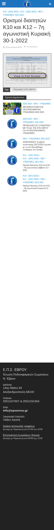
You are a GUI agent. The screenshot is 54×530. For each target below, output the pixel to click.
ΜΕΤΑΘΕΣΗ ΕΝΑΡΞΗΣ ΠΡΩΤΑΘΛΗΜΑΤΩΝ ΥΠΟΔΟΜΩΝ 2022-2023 (33, 109)
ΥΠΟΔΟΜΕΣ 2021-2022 (13, 15)
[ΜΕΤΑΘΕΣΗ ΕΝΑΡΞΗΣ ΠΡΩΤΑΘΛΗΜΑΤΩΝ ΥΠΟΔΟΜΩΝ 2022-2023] (12, 108)
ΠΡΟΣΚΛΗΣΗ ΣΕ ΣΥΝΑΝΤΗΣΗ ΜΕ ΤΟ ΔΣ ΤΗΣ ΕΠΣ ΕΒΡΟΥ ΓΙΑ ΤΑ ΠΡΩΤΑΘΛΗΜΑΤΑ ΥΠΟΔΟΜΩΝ (36, 129)
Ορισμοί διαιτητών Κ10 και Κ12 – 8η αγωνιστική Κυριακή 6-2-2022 (36, 188)
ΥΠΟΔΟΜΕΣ (45, 104)
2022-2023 (27, 104)
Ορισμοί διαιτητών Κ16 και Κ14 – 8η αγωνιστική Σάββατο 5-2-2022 (36, 167)
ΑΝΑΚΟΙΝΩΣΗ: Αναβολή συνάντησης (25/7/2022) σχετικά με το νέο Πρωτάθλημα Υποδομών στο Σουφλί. (37, 146)
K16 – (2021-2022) (31, 159)
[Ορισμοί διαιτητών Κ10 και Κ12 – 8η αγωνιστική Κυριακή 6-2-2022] (12, 180)
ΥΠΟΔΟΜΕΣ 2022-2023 (33, 122)
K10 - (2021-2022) (10, 12)
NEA (40, 12)
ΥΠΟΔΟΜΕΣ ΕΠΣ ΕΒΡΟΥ (24, 90)
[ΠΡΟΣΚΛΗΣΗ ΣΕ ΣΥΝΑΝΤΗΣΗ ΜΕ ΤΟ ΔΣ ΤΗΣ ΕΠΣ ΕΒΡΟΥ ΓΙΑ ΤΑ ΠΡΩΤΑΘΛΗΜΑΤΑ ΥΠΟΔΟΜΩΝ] (12, 123)
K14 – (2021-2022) (31, 155)
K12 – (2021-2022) (28, 12)
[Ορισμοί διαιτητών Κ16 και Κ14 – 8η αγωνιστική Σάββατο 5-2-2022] (12, 160)
